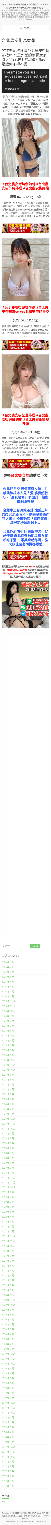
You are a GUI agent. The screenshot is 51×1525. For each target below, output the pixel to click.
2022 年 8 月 (8, 1197)
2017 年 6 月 (8, 1476)
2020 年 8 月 (8, 1314)
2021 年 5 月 (8, 1270)
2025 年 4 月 (8, 1040)
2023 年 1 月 (8, 1172)
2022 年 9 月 (8, 1192)
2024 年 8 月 (8, 1079)
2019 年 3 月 (8, 1398)
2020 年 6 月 (8, 1324)
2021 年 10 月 (8, 1246)
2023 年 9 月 (8, 1133)
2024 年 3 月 (8, 1104)
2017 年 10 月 (8, 1456)
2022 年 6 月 (8, 1207)
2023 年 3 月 (8, 1163)
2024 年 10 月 (8, 1070)
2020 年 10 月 (8, 1305)
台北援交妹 (20, 475)
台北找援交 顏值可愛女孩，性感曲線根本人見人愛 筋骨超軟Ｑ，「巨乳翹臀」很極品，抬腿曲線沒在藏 (25, 495)
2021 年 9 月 (8, 1251)
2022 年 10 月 (8, 1187)
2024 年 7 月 (8, 1084)
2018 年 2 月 (8, 1437)
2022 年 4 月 (8, 1216)
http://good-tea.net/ (13, 573)
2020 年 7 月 (8, 1319)
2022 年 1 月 (8, 1231)
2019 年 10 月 (8, 1363)
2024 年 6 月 (8, 1089)
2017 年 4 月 (8, 1486)
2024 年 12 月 (8, 1060)
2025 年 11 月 (8, 1006)
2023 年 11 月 (8, 1123)
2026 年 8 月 (8, 962)
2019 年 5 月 (8, 1388)
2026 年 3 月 (8, 986)
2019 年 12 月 (8, 1354)
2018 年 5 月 (8, 1427)
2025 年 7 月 (8, 1026)
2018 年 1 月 (8, 1442)
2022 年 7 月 (8, 1202)
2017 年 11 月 (8, 1451)
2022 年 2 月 (8, 1226)
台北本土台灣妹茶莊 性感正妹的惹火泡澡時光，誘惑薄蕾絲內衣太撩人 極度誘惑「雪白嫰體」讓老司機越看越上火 (25, 516)
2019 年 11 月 (8, 1358)
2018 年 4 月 (8, 1432)
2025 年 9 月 (8, 1016)
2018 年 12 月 (8, 1402)
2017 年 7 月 (8, 1471)
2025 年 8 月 (8, 1021)
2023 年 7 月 (8, 1143)
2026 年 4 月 (8, 981)
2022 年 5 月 (8, 1212)
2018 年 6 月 (8, 1422)
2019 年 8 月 (8, 1373)
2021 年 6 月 (8, 1265)
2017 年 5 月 (8, 1481)
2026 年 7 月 (8, 967)
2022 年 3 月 (8, 1221)
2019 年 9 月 (8, 1368)
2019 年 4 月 (8, 1393)
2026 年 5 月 (8, 977)
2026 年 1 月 (8, 996)
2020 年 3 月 (8, 1339)
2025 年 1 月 (8, 1055)
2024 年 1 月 (8, 1114)
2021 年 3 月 (8, 1280)
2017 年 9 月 (8, 1461)
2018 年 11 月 (8, 1407)
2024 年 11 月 (8, 1065)
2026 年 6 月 (8, 972)
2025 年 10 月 (8, 1011)
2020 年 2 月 (8, 1344)
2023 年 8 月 (8, 1138)
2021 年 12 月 (8, 1236)
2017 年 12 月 (8, 1447)
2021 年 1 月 (8, 1290)
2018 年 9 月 (8, 1417)
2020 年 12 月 (8, 1295)
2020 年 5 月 (8, 1329)
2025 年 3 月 (8, 1045)
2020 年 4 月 (8, 1334)
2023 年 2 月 (8, 1167)
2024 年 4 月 (8, 1099)
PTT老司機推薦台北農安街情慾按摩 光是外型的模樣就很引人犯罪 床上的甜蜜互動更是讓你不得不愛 (25, 57)
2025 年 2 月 (8, 1050)
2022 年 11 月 (8, 1182)
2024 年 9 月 (8, 1074)
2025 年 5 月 (8, 1035)
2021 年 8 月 (8, 1256)
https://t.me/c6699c (17, 570)
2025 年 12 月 (8, 1001)
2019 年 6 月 (8, 1383)
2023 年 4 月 (8, 1158)
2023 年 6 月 (8, 1148)
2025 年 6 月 (8, 1030)
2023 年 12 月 (8, 1119)
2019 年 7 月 (8, 1378)
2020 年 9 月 (8, 1309)
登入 (4, 1502)
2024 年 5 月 (8, 1094)
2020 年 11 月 (8, 1300)
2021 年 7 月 (8, 1261)
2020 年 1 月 (8, 1349)
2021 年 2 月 (8, 1285)
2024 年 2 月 (8, 1109)
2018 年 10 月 (8, 1412)
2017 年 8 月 (8, 1466)
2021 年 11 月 (8, 1241)
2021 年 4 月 (8, 1275)
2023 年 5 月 (8, 1153)
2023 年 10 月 (8, 1128)
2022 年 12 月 (8, 1177)
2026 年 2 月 (8, 991)
